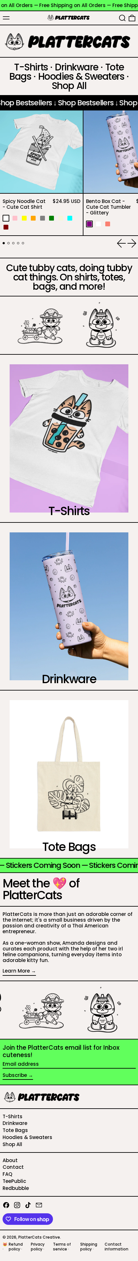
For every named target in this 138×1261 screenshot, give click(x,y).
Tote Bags (15, 1130)
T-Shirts (12, 1116)
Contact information (116, 1246)
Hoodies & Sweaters (27, 1137)
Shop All (12, 1144)
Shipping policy (88, 1246)
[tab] (4, 243)
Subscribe (15, 1075)
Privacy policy (38, 1246)
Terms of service (62, 1246)
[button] (122, 18)
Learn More (16, 971)
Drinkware (15, 1123)
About (10, 1160)
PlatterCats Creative (39, 1237)
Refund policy (16, 1246)
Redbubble (16, 1188)
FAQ (7, 1174)
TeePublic (14, 1181)
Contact (13, 1167)
